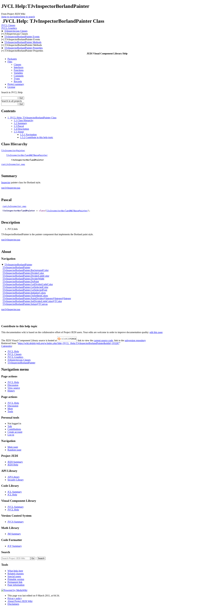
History (11, 390)
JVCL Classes (8, 25)
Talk (10, 426)
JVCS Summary (16, 521)
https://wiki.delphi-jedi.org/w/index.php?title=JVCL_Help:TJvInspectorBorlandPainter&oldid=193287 (68, 343)
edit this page (156, 332)
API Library (14, 477)
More (10, 408)
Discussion (13, 385)
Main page (13, 447)
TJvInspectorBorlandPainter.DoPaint (21, 281)
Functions (18, 70)
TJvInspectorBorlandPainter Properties (23, 48)
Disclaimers (13, 604)
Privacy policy (15, 598)
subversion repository (135, 340)
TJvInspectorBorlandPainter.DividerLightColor (26, 276)
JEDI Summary (15, 462)
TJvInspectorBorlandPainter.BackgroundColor (26, 270)
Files (10, 61)
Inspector (5, 182)
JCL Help (12, 494)
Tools (10, 411)
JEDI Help (13, 464)
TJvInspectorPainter (13, 150)
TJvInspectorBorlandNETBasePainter (27, 155)
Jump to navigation (10, 16)
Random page (14, 449)
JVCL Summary (16, 507)
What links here (15, 570)
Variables (18, 73)
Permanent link (15, 582)
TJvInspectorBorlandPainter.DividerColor (23, 273)
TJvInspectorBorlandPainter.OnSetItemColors (25, 295)
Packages (12, 59)
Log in (11, 434)
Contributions (14, 429)
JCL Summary (15, 491)
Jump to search (27, 16)
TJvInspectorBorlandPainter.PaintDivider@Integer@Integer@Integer (37, 298)
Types (17, 78)
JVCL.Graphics (9, 28)
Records (18, 81)
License (11, 87)
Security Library (16, 479)
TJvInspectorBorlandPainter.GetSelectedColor (25, 287)
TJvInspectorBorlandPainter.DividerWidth (23, 278)
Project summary (16, 84)
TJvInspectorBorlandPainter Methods (22, 42)
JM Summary (14, 533)
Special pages (14, 576)
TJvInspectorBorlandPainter (18, 264)
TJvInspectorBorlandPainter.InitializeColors (24, 292)
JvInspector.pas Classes (15, 31)
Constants (18, 75)
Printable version (16, 579)
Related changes (16, 573)
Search (5, 552)
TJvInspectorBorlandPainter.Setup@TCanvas (25, 304)
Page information (16, 585)
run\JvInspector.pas (13, 164)
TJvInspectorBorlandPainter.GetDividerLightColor (28, 284)
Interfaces (18, 67)
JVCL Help (13, 351)
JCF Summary (15, 546)
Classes (17, 64)
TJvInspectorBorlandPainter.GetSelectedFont (25, 290)
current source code (103, 340)
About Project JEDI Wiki (20, 601)
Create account (15, 432)
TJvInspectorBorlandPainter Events (21, 36)
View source (14, 388)
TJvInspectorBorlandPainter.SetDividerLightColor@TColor (32, 301)
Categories (6, 346)
